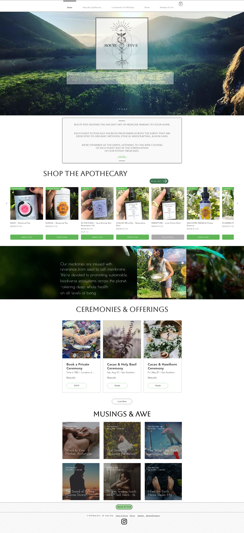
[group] (122, 213)
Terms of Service (122, 515)
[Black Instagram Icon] (124, 521)
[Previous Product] (6, 203)
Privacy (132, 515)
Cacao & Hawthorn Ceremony (162, 366)
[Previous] (14, 63)
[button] (180, 4)
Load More (122, 401)
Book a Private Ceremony (77, 366)
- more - (122, 156)
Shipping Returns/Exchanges (149, 515)
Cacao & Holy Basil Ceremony (121, 366)
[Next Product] (237, 203)
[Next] (230, 63)
